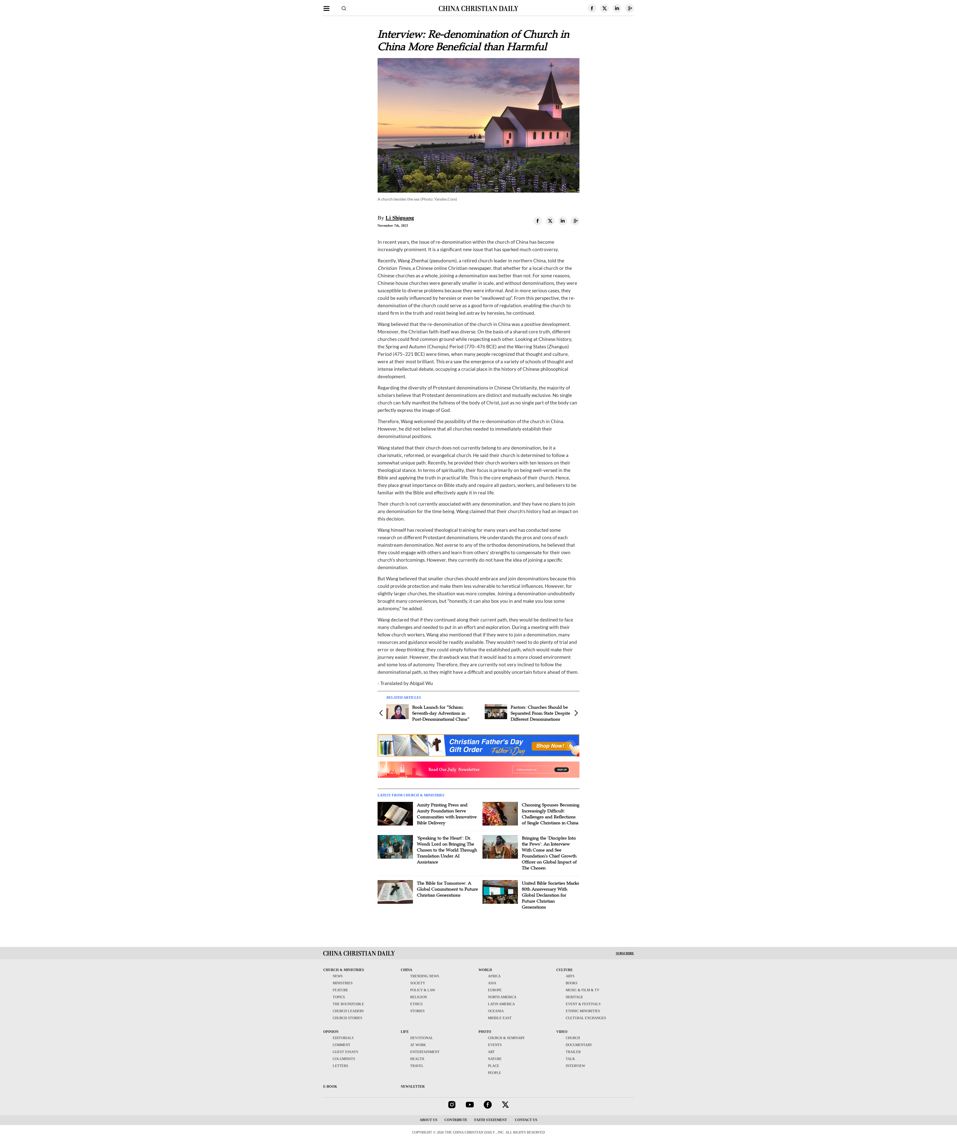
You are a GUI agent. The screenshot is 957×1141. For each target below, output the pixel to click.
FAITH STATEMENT (490, 1120)
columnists (344, 1059)
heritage (574, 997)
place (493, 1066)
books (571, 983)
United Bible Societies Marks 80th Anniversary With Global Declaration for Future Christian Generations (550, 895)
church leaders (348, 1011)
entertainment (425, 1052)
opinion (330, 1032)
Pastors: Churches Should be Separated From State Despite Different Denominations (540, 713)
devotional (421, 1038)
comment (341, 1045)
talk (570, 1059)
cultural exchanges (586, 1018)
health (417, 1059)
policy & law (422, 990)
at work (418, 1045)
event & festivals (583, 1004)
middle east (500, 1018)
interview (575, 1066)
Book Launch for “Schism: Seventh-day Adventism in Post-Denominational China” (441, 713)
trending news (424, 976)
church (573, 1038)
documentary (579, 1045)
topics (339, 997)
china (406, 970)
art (491, 1052)
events (495, 1045)
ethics (416, 1004)
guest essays (345, 1052)
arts (570, 976)
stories (417, 1011)
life (405, 1032)
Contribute (455, 1120)
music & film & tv (582, 990)
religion (418, 997)
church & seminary (506, 1038)
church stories (347, 1018)
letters (340, 1066)
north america (502, 997)
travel (417, 1066)
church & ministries (343, 970)
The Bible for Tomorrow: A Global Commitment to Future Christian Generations (447, 889)
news (338, 976)
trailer (573, 1052)
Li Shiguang (400, 218)
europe (495, 990)
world (485, 970)
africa (494, 976)
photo (484, 1032)
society (417, 983)
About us (428, 1120)
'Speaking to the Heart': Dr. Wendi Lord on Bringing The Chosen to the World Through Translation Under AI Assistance (447, 850)
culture (564, 970)
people (494, 1073)
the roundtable (348, 1004)
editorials (343, 1038)
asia (492, 983)
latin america (501, 1004)
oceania (496, 1011)
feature (340, 990)
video (561, 1032)
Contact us (525, 1120)
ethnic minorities (583, 1011)
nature (495, 1059)
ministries (343, 983)
